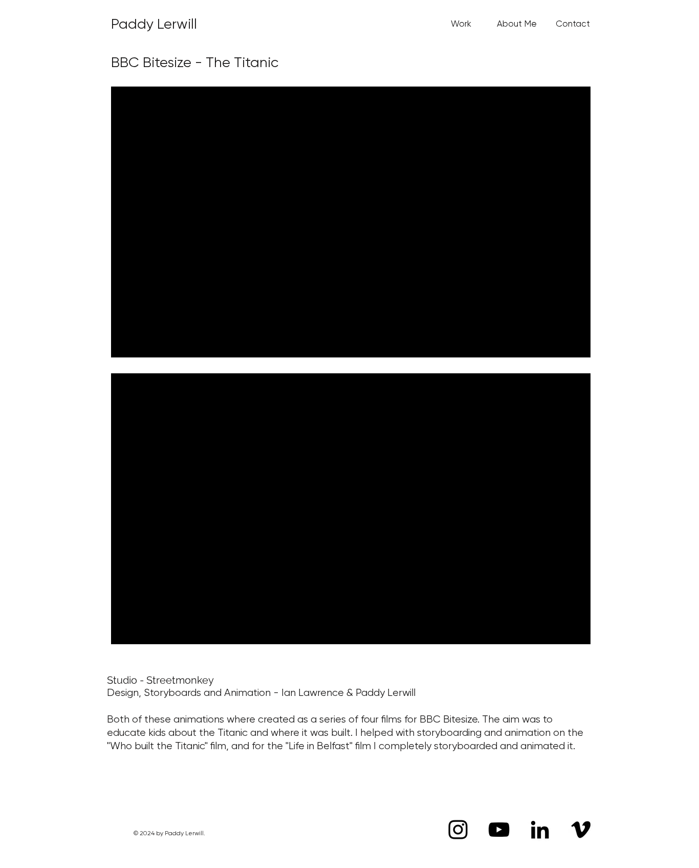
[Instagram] (458, 829)
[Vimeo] (581, 829)
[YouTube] (499, 829)
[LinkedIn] (540, 829)
